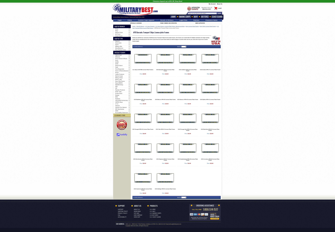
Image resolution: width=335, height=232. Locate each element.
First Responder (119, 69)
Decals (166, 20)
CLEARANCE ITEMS (119, 115)
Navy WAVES (118, 83)
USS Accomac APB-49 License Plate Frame (210, 160)
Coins (130, 20)
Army (173, 17)
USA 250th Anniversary (121, 100)
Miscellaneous (119, 48)
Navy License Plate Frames (192, 26)
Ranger (117, 95)
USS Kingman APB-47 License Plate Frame (165, 160)
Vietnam (117, 105)
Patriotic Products (120, 90)
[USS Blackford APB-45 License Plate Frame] (210, 118)
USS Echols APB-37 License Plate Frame (210, 69)
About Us (219, 4)
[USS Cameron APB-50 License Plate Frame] (143, 178)
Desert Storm (119, 65)
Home (133, 26)
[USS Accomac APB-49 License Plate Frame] (210, 148)
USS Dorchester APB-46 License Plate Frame (142, 160)
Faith (116, 67)
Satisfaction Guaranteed (193, 8)
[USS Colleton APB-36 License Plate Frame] (187, 58)
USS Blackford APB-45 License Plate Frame (210, 130)
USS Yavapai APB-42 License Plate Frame (142, 129)
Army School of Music (121, 58)
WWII (116, 111)
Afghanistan (118, 55)
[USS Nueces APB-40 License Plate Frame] (187, 88)
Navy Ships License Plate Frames (208, 26)
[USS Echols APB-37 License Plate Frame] (210, 58)
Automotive (118, 43)
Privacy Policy (122, 213)
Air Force (205, 17)
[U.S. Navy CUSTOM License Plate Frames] (143, 58)
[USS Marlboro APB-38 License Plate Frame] (143, 88)
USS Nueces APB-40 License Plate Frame (187, 99)
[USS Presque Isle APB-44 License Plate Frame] (187, 118)
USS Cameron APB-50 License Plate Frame (143, 189)
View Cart (137, 217)
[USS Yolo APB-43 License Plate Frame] (165, 118)
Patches (196, 20)
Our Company (138, 215)
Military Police (119, 77)
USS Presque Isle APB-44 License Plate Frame (188, 130)
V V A (116, 104)
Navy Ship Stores (120, 81)
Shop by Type (118, 39)
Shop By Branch (140, 26)
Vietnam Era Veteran (121, 107)
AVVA (116, 63)
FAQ (119, 215)
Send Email (137, 211)
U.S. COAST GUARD (155, 217)
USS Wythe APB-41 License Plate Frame (210, 99)
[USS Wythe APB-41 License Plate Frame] (210, 88)
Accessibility (122, 217)
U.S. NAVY (152, 211)
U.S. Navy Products (149, 26)
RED (116, 97)
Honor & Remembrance (121, 70)
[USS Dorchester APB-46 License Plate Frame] (143, 148)
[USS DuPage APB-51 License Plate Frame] (165, 178)
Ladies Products (119, 74)
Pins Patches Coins (120, 50)
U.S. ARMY (153, 209)
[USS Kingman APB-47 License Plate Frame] (165, 148)
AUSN (117, 62)
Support (120, 209)
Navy (195, 17)
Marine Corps (185, 17)
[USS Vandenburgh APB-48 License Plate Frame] (187, 148)
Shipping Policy (123, 211)
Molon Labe (118, 79)
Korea (117, 72)
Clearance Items (211, 20)
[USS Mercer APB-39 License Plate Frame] (165, 88)
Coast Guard (217, 17)
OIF (116, 88)
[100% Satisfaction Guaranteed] (122, 125)
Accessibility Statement (121, 112)
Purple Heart (118, 93)
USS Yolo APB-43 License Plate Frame (165, 129)
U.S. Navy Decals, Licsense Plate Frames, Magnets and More (170, 26)
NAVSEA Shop (119, 84)
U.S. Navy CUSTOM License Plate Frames (143, 69)
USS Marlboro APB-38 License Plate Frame (143, 100)
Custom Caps (146, 20)
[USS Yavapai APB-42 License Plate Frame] (143, 118)
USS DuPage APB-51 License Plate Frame (165, 189)
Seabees (117, 98)
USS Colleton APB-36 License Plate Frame (188, 70)
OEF (116, 86)
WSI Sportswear (119, 109)
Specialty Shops (119, 53)
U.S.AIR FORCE (154, 215)
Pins (183, 20)
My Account (212, 4)
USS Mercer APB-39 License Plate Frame (165, 99)
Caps (120, 20)
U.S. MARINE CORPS (155, 213)
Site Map (136, 213)
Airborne (117, 57)
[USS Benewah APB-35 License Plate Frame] (165, 58)
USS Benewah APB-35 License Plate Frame (165, 70)
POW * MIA (118, 91)
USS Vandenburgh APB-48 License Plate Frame (188, 160)
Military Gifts (118, 46)
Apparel (117, 41)
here (197, 39)
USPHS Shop (119, 102)
